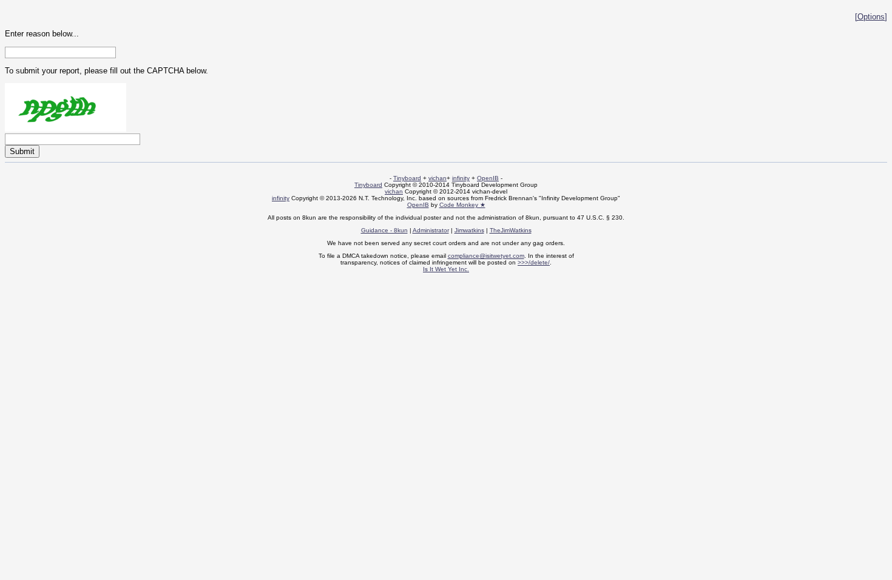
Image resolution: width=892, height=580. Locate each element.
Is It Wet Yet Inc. (446, 269)
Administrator (431, 230)
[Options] (871, 16)
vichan (437, 178)
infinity (461, 178)
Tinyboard (407, 178)
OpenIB (488, 178)
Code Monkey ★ (462, 204)
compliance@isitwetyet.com (486, 255)
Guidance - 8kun (384, 230)
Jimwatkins (469, 230)
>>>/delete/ (534, 262)
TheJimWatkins (511, 230)
